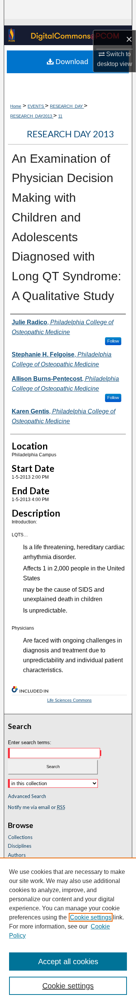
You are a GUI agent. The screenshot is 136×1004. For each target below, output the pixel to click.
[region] (68, 931)
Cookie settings (90, 917)
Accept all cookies (68, 961)
